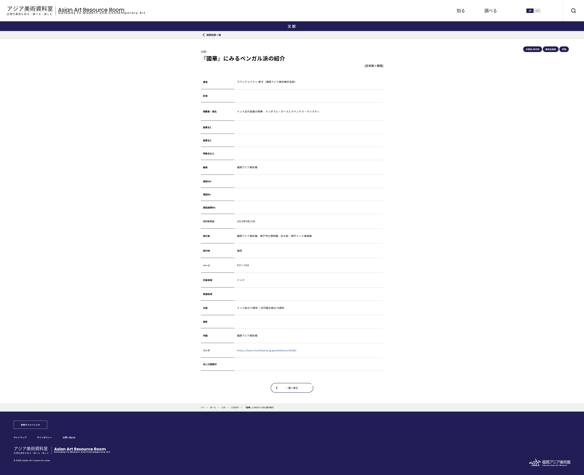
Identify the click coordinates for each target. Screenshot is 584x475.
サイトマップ (20, 437)
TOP (203, 407)
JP (529, 10)
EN (537, 10)
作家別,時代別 (532, 49)
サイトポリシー (44, 437)
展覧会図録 (550, 49)
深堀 (564, 49)
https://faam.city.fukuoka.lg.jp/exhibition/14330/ (267, 350)
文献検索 (235, 407)
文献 (223, 407)
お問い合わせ (69, 437)
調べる (213, 407)
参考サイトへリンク (30, 424)
